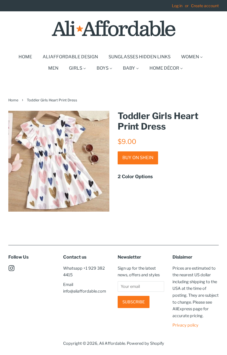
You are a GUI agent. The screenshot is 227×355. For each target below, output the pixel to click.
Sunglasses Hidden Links (140, 56)
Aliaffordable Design (70, 56)
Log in (177, 5)
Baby (129, 68)
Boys (103, 68)
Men (53, 68)
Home (25, 56)
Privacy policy (185, 325)
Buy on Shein (137, 157)
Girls (76, 68)
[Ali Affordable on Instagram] (11, 269)
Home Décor (164, 68)
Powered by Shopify (145, 343)
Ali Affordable (112, 343)
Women (190, 56)
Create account (205, 5)
